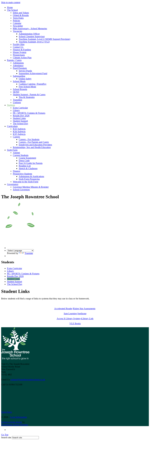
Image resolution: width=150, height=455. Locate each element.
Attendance (18, 65)
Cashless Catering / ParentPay (32, 84)
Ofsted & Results (21, 15)
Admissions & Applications (31, 176)
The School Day (20, 123)
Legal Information (18, 417)
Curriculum (12, 126)
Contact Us (18, 47)
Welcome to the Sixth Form (25, 181)
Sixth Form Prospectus (29, 179)
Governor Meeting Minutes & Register (31, 187)
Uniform (17, 102)
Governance (12, 184)
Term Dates (18, 18)
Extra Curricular (20, 107)
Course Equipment (27, 158)
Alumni (16, 152)
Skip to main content (10, 2)
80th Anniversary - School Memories (30, 28)
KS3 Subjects (19, 129)
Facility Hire (18, 44)
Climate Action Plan (22, 57)
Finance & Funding (22, 49)
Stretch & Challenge (28, 168)
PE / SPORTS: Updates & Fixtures (29, 113)
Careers (16, 137)
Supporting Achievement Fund (33, 73)
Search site (6, 437)
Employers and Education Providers (35, 144)
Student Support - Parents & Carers (29, 94)
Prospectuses (19, 55)
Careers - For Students (29, 139)
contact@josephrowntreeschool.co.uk (27, 379)
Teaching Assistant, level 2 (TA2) (34, 41)
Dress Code (24, 160)
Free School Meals (27, 86)
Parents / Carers (14, 60)
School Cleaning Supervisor (32, 36)
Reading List (25, 166)
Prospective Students (22, 173)
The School (12, 10)
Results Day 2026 (21, 115)
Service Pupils (25, 71)
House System (19, 52)
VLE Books (75, 323)
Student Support (20, 121)
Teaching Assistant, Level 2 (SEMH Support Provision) (44, 39)
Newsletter (18, 26)
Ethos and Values (21, 12)
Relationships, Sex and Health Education (32, 147)
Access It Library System (68, 318)
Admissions (18, 63)
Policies (16, 20)
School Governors (21, 189)
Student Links (19, 118)
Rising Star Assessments (84, 308)
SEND (16, 92)
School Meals (19, 81)
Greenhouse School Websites (14, 424)
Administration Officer (29, 34)
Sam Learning (70, 313)
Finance (16, 171)
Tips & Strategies (27, 97)
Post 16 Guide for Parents (30, 163)
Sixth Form (12, 150)
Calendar (17, 23)
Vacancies (17, 31)
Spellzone (81, 313)
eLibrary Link (87, 318)
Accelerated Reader (63, 308)
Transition (17, 100)
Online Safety (25, 78)
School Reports (20, 89)
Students (11, 105)
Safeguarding (19, 76)
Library (16, 110)
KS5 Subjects (19, 134)
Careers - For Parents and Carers (34, 142)
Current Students (20, 155)
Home (10, 7)
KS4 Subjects (19, 131)
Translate (29, 253)
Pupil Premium (20, 68)
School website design (11, 422)
